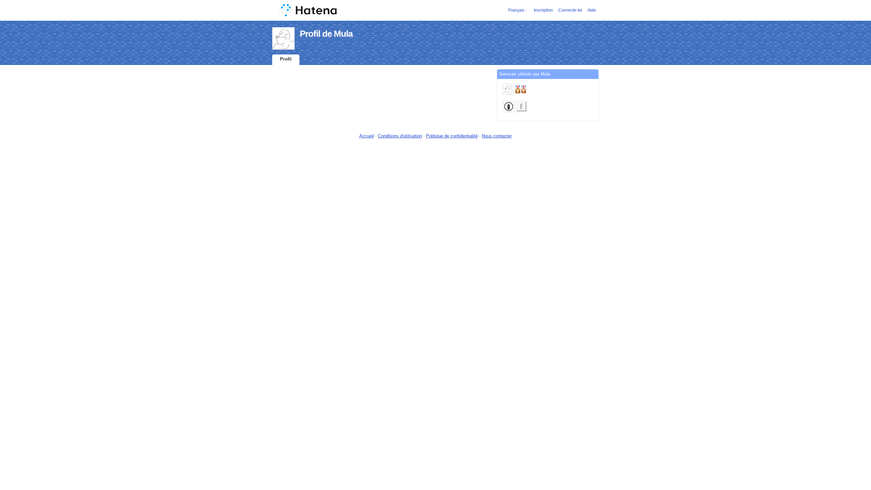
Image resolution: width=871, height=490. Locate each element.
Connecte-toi (570, 10)
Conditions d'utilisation (400, 135)
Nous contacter (497, 135)
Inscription (543, 10)
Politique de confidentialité (452, 135)
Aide (592, 10)
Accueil (366, 135)
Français (516, 10)
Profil (286, 59)
